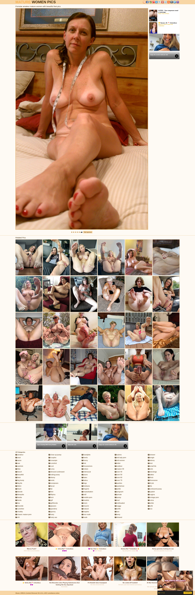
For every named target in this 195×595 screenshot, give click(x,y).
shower (152, 455)
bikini (19, 486)
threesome (154, 480)
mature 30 (120, 469)
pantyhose (120, 486)
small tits (153, 466)
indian (85, 469)
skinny (152, 460)
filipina (52, 494)
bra (18, 503)
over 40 (119, 472)
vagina (152, 494)
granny (53, 511)
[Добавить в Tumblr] (171, 2)
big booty (20, 480)
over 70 (119, 480)
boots (19, 500)
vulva (152, 500)
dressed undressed (57, 472)
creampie (53, 460)
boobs (19, 497)
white (152, 503)
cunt (52, 466)
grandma (53, 509)
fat (51, 489)
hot (84, 463)
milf (84, 494)
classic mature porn (24, 514)
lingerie (86, 489)
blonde (19, 492)
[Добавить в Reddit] (165, 2)
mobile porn (87, 497)
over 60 (119, 477)
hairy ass (53, 517)
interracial (87, 472)
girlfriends (54, 503)
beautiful (20, 474)
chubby (20, 511)
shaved (119, 517)
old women (120, 460)
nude (85, 517)
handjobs (86, 455)
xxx (151, 509)
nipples (86, 511)
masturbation (88, 492)
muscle (86, 506)
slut (151, 463)
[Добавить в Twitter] (174, 2)
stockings (153, 472)
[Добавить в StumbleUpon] (168, 2)
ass (18, 463)
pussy (118, 497)
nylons (119, 455)
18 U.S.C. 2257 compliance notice (48, 593)
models (86, 500)
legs (85, 483)
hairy (52, 514)
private (119, 494)
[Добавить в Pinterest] (162, 2)
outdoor (119, 466)
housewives (87, 466)
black (19, 489)
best (19, 477)
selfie (118, 509)
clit (18, 517)
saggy (118, 506)
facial (52, 486)
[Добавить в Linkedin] (156, 2)
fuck (52, 497)
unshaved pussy (156, 489)
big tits (19, 483)
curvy (52, 469)
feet (51, 492)
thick (151, 477)
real (118, 500)
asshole (20, 466)
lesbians (86, 486)
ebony (52, 477)
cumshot (53, 463)
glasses (53, 506)
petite (118, 489)
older (118, 463)
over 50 (119, 474)
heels (85, 457)
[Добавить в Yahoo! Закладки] (178, 2)
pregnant (119, 492)
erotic (52, 480)
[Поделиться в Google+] (153, 2)
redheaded (120, 503)
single (152, 457)
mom (85, 503)
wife (151, 506)
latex (85, 477)
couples (53, 457)
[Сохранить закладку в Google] (150, 2)
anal (19, 457)
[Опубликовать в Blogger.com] (144, 2)
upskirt (152, 492)
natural (86, 509)
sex (117, 511)
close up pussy (55, 455)
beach (19, 472)
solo (151, 469)
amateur (20, 455)
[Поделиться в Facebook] (147, 2)
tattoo (152, 474)
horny (85, 460)
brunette (20, 506)
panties (119, 483)
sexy (118, 514)
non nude (86, 514)
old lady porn (121, 457)
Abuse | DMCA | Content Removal (26, 593)
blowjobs (20, 494)
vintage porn (154, 497)
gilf (51, 500)
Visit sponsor (88, 232)
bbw (19, 469)
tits (151, 486)
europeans (54, 483)
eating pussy (55, 474)
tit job (152, 483)
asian (19, 460)
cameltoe (20, 509)
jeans (85, 474)
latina (85, 480)
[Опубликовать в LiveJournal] (159, 2)
